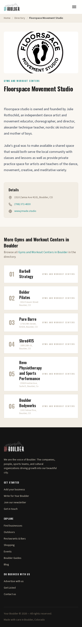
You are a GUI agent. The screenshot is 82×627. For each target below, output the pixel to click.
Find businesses (13, 526)
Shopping (9, 545)
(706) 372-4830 (22, 204)
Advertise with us (14, 581)
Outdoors (9, 532)
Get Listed (10, 588)
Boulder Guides (12, 558)
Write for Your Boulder (16, 496)
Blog (6, 564)
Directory (19, 18)
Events (8, 552)
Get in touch (11, 509)
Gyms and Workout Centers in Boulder (43, 252)
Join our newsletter (15, 502)
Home (7, 18)
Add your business (14, 489)
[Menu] (74, 7)
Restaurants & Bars (15, 539)
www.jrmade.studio (25, 211)
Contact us (10, 594)
